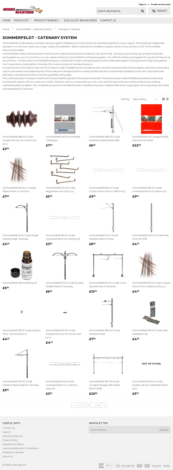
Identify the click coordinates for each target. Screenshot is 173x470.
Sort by (125, 99)
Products (21, 20)
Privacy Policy (10, 440)
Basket (162, 10)
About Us (8, 456)
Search (6, 432)
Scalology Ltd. (18, 464)
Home (7, 20)
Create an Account (160, 4)
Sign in (142, 4)
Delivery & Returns (13, 436)
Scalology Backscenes (80, 20)
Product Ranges (46, 20)
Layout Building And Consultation (21, 448)
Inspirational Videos (13, 444)
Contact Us (108, 20)
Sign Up (164, 430)
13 (98, 405)
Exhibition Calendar (13, 452)
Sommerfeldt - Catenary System (34, 29)
